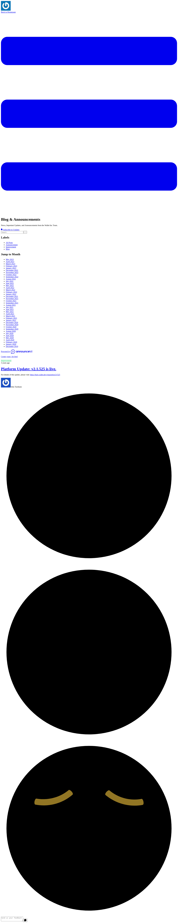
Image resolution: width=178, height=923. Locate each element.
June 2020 (10, 336)
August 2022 (11, 279)
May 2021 (10, 312)
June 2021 (10, 309)
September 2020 (12, 329)
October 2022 (11, 275)
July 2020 (9, 333)
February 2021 (11, 318)
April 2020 (10, 340)
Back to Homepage (8, 12)
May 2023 (10, 259)
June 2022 (10, 283)
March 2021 (10, 316)
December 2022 (12, 270)
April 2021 (10, 314)
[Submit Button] (25, 232)
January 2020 (11, 344)
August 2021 (11, 305)
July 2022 (9, 281)
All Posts (9, 243)
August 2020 (11, 331)
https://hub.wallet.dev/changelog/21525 (45, 375)
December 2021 (12, 296)
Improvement (11, 247)
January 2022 (11, 294)
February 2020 (11, 342)
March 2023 (10, 264)
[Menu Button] (89, 213)
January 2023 (11, 268)
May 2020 (10, 338)
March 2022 (10, 290)
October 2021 (11, 301)
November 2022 (12, 272)
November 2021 (12, 299)
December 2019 (12, 346)
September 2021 (12, 303)
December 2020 (12, 322)
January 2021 (11, 320)
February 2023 (11, 266)
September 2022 (12, 277)
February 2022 (11, 292)
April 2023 (10, 262)
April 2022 (10, 288)
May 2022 (10, 286)
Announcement (12, 245)
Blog (8, 249)
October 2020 (11, 327)
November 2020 (12, 325)
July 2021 (9, 307)
